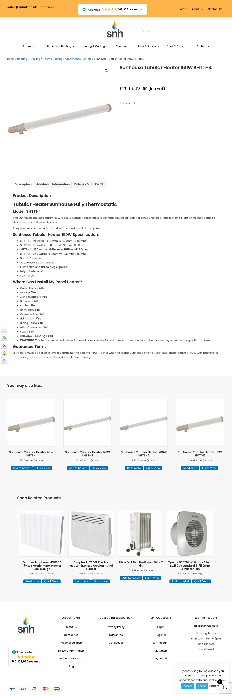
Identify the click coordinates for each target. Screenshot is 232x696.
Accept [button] (188, 686)
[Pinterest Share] (4, 360)
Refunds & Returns (71, 658)
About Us (197, 9)
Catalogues (116, 643)
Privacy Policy (116, 627)
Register (161, 635)
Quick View (43, 468)
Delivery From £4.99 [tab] (88, 184)
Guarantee (116, 635)
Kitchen (201, 46)
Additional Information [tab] (53, 184)
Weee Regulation (71, 643)
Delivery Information (71, 651)
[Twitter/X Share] (4, 345)
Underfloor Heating (59, 46)
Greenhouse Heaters (78, 59)
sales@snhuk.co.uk (23, 7)
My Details (161, 658)
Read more (134, 468)
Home (182, 9)
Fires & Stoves (147, 46)
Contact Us (215, 9)
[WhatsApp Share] (4, 338)
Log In (161, 627)
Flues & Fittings (176, 46)
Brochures (47, 7)
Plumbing (121, 46)
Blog (71, 666)
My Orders (161, 651)
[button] (196, 32)
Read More (216, 686)
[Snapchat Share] (4, 353)
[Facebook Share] (4, 330)
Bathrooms (29, 46)
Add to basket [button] (21, 468)
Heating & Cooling (93, 46)
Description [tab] (23, 184)
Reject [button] (202, 686)
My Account (161, 643)
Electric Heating (53, 59)
